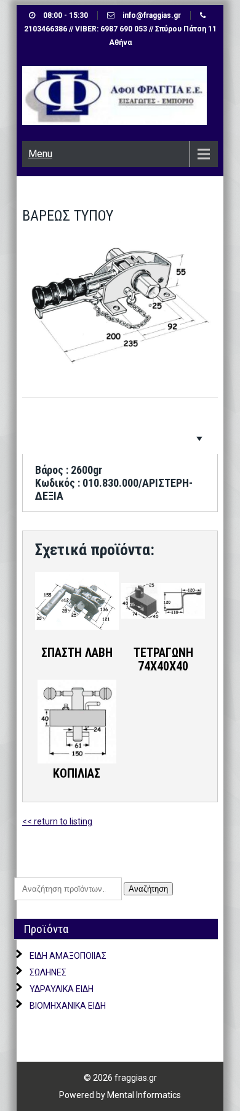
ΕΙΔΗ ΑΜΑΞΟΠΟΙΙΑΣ (68, 956)
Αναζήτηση (148, 888)
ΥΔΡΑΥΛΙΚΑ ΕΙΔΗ (62, 989)
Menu (40, 154)
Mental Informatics (144, 1095)
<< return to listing (57, 821)
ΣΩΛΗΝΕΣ (48, 972)
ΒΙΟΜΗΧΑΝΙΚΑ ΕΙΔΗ (68, 1006)
